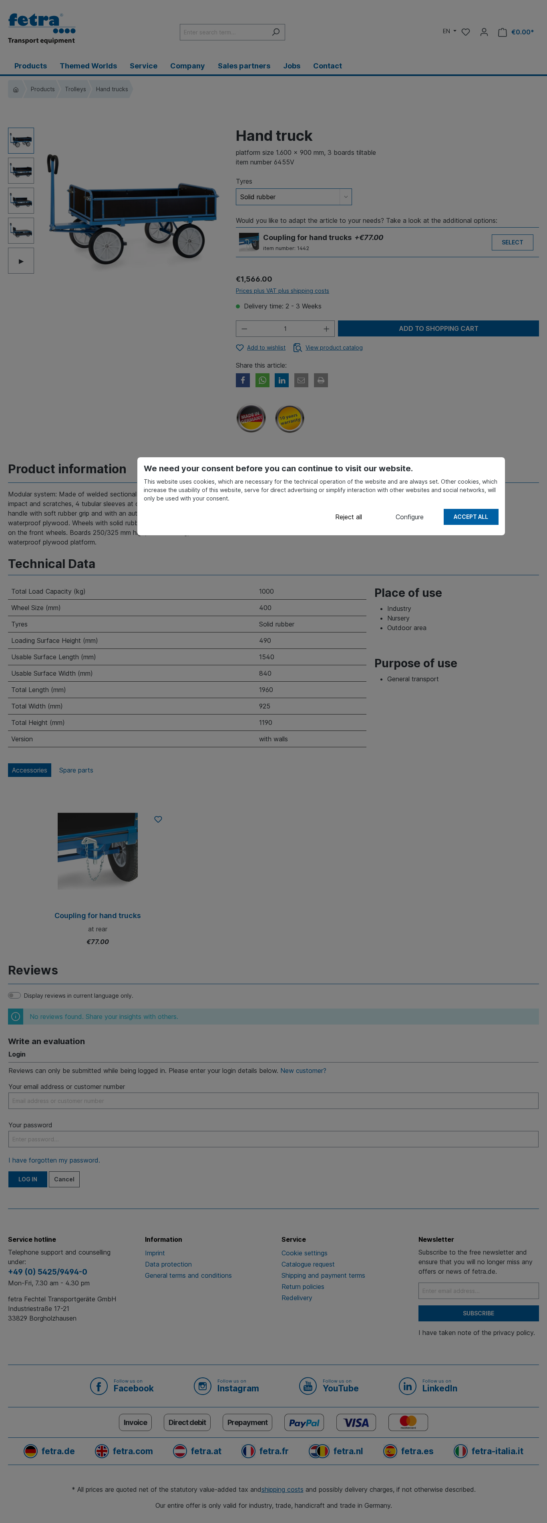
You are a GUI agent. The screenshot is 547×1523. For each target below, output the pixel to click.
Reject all (348, 517)
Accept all (471, 516)
